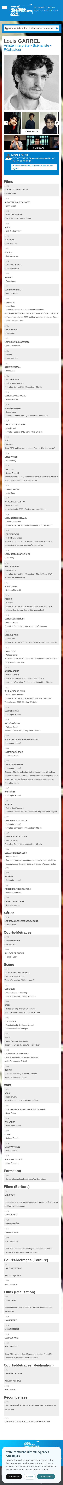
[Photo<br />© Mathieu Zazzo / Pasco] (13, 133)
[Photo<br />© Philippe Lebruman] (31, 82)
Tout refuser (13, 1476)
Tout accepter (46, 1476)
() (42, 158)
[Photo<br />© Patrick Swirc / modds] (49, 133)
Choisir (29, 1476)
